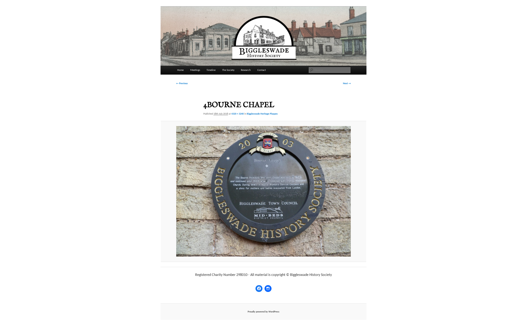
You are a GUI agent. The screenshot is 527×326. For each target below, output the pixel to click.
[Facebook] (259, 288)
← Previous (182, 83)
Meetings (195, 70)
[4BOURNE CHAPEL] (263, 191)
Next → (347, 83)
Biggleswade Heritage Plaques (262, 114)
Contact (261, 70)
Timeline (211, 70)
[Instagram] (268, 288)
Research (246, 70)
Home (180, 70)
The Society (228, 70)
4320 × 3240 (237, 114)
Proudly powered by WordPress (263, 312)
